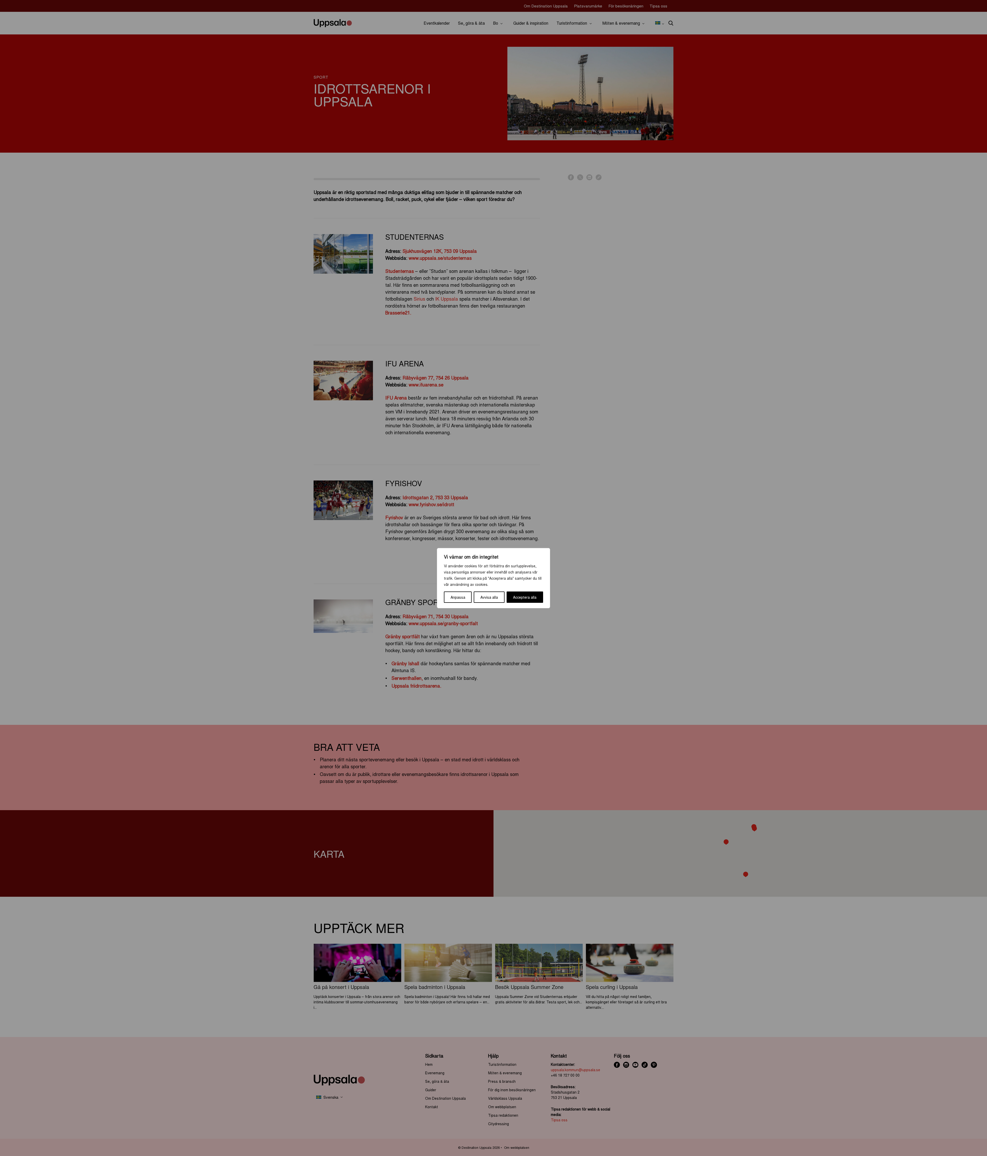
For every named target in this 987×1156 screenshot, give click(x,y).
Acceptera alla (524, 597)
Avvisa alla (489, 597)
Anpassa (458, 597)
